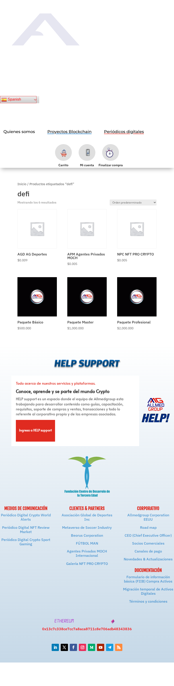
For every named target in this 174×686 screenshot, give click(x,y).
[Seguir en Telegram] (109, 647)
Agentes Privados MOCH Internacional (87, 553)
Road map (148, 527)
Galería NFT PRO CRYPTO (87, 563)
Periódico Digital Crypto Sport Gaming (25, 541)
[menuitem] (19, 131)
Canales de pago (148, 551)
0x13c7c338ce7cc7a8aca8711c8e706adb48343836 (87, 629)
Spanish (14, 99)
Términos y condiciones (148, 601)
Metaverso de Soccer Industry (87, 527)
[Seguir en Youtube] (100, 647)
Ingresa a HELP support (35, 431)
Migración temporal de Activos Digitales (148, 591)
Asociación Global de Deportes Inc (87, 517)
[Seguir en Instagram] (82, 647)
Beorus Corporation (87, 535)
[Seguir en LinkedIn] (55, 647)
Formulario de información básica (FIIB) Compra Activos (148, 579)
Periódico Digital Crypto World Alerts (26, 517)
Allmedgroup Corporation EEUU (148, 517)
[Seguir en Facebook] (73, 647)
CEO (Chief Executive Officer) (148, 535)
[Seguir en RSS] (118, 647)
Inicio (21, 184)
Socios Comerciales (148, 543)
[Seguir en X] (64, 647)
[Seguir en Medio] (91, 647)
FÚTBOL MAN (87, 543)
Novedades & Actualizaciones (148, 559)
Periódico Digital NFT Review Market (26, 529)
